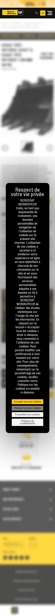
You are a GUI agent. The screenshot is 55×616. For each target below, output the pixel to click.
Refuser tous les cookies (27, 408)
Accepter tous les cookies (27, 401)
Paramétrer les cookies (27, 414)
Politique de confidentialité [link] (27, 422)
